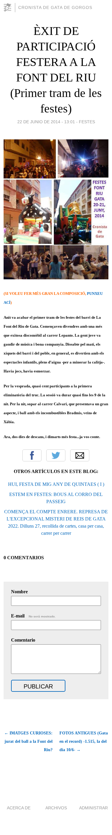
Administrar (93, 807)
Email (79, 455)
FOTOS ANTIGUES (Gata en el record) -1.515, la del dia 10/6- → (83, 741)
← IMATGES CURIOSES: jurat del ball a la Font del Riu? (28, 741)
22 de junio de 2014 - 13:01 (46, 121)
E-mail (33, 615)
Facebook (32, 455)
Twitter (55, 455)
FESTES (87, 121)
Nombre (19, 591)
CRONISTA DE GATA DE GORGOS (55, 7)
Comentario (23, 640)
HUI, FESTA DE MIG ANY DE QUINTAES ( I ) (56, 484)
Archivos (56, 807)
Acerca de (18, 807)
